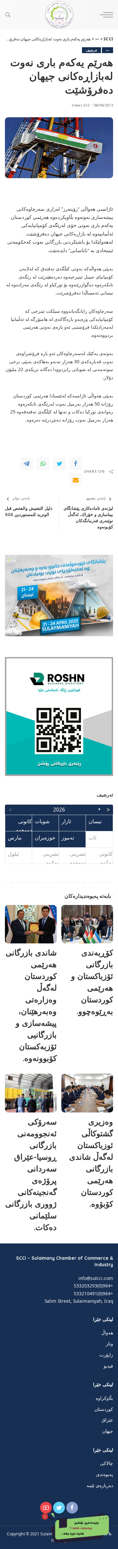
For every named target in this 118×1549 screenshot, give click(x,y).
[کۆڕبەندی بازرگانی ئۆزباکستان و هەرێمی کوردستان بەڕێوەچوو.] (87, 924)
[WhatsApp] (42, 463)
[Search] (9, 14)
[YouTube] (46, 1507)
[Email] (75, 479)
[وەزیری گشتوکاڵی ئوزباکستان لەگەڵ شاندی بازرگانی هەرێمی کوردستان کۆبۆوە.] (87, 1093)
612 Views (80, 105)
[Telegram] (26, 463)
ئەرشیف (91, 50)
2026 (59, 809)
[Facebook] (75, 463)
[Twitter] (59, 463)
